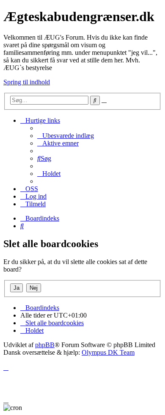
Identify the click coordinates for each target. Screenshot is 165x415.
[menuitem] (65, 135)
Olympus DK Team (108, 352)
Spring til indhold (26, 82)
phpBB (45, 344)
